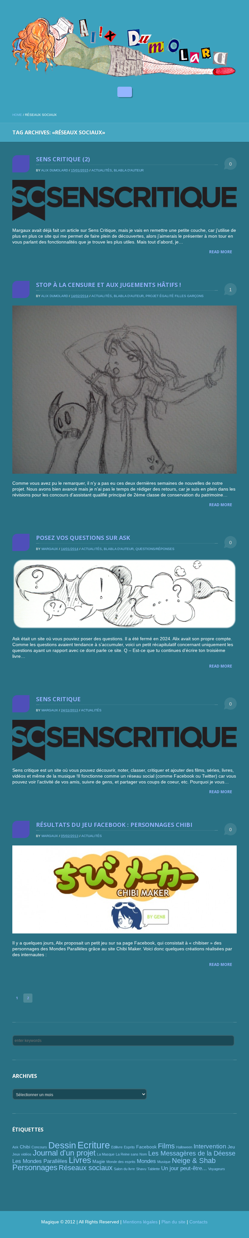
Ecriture (93, 1145)
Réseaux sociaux (86, 1168)
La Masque (105, 1154)
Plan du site (173, 1221)
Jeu (231, 1146)
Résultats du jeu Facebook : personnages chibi (114, 825)
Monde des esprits (121, 1162)
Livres (80, 1160)
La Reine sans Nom (131, 1154)
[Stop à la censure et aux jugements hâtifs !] (124, 390)
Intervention (210, 1146)
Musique (164, 1162)
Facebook (146, 1146)
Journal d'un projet (64, 1153)
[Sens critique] (124, 740)
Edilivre (117, 1147)
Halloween (184, 1147)
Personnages (34, 1167)
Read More (220, 252)
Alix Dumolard (54, 170)
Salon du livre (124, 1169)
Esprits (129, 1147)
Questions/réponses (155, 549)
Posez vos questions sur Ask (83, 538)
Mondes (146, 1161)
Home (17, 115)
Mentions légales (140, 1221)
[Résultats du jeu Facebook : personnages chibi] (124, 889)
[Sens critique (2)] (124, 200)
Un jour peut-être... (184, 1168)
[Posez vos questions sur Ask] (124, 593)
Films (166, 1146)
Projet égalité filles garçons (175, 296)
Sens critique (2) (63, 159)
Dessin (62, 1145)
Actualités (101, 170)
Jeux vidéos (21, 1154)
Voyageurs (216, 1169)
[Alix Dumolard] (124, 47)
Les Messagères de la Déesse (191, 1153)
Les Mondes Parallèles (39, 1161)
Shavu (141, 1169)
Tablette (154, 1169)
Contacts (198, 1221)
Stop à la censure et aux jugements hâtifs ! (108, 285)
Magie (98, 1161)
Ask (15, 1147)
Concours (39, 1147)
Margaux (50, 549)
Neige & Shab (194, 1161)
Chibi (25, 1146)
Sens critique (58, 699)
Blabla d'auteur (129, 170)
